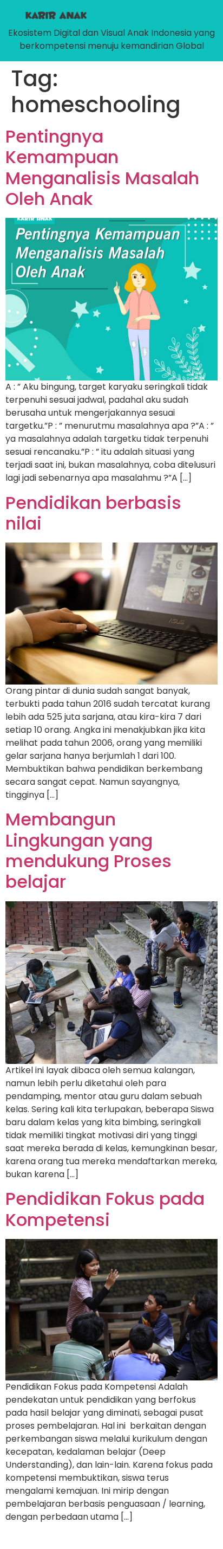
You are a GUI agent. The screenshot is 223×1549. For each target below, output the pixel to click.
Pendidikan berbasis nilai (93, 512)
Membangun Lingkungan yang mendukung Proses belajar (88, 850)
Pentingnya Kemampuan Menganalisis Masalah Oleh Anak (102, 167)
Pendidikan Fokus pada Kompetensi (105, 1208)
